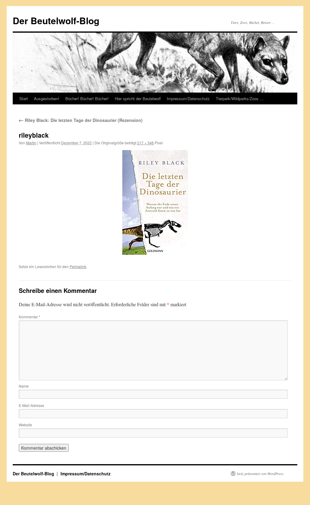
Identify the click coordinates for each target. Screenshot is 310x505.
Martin (31, 142)
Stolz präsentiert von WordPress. (260, 473)
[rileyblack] (155, 202)
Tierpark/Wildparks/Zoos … (240, 98)
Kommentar (29, 316)
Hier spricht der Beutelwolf (138, 98)
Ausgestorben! (46, 98)
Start (23, 98)
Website (25, 424)
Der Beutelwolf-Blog (56, 20)
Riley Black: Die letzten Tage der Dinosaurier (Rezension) (81, 120)
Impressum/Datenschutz (188, 98)
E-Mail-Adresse (31, 405)
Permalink (78, 266)
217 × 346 (145, 142)
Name (24, 386)
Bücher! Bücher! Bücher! (87, 98)
